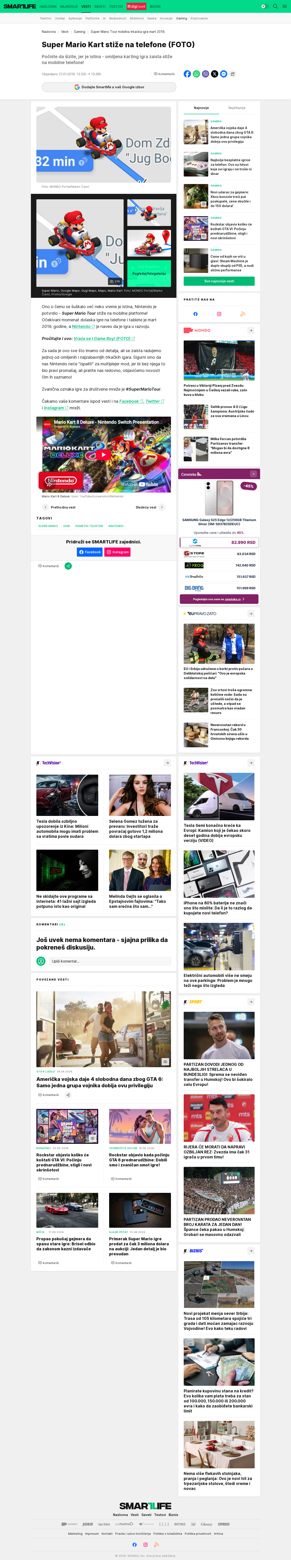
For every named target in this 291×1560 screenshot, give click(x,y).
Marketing (75, 1533)
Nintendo (116, 526)
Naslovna (49, 32)
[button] (164, 74)
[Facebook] (195, 314)
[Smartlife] (20, 6)
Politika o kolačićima (167, 1533)
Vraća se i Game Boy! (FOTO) (102, 338)
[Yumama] (124, 1524)
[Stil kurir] (193, 1524)
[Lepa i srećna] (104, 1524)
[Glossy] (207, 1524)
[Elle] (164, 1524)
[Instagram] (219, 314)
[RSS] (243, 314)
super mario (48, 526)
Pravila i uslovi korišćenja (133, 1533)
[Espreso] (223, 1524)
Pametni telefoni (89, 526)
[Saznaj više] (251, 330)
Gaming (79, 32)
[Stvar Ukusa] (146, 1524)
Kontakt (107, 1533)
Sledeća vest (146, 507)
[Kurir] (88, 1524)
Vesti (64, 32)
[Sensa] (180, 1524)
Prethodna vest (63, 507)
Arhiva (218, 1533)
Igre (66, 526)
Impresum (92, 1533)
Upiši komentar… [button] (65, 961)
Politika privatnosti (198, 1533)
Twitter (153, 401)
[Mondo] (69, 1524)
